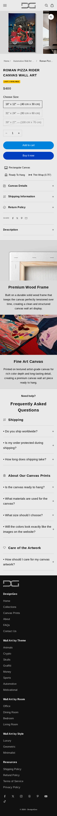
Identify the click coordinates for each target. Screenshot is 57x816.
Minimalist (9, 752)
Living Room (10, 724)
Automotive (9, 683)
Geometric (9, 746)
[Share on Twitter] (17, 218)
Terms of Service (13, 781)
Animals (8, 647)
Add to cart (28, 145)
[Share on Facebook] (13, 218)
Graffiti (7, 665)
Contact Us (9, 631)
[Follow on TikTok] (4, 801)
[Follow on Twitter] (13, 796)
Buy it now (28, 155)
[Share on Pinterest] (21, 218)
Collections (9, 606)
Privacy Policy (11, 787)
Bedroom (8, 718)
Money (7, 671)
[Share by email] (26, 218)
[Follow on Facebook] (4, 796)
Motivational (10, 689)
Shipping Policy (12, 769)
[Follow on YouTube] (46, 796)
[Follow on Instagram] (21, 796)
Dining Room (10, 712)
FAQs (6, 625)
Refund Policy (11, 775)
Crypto (7, 653)
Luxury (7, 740)
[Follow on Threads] (29, 796)
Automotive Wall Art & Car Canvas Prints (24, 61)
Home (6, 61)
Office (6, 706)
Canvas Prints (11, 613)
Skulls (6, 659)
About (6, 619)
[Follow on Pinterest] (37, 796)
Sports (7, 677)
